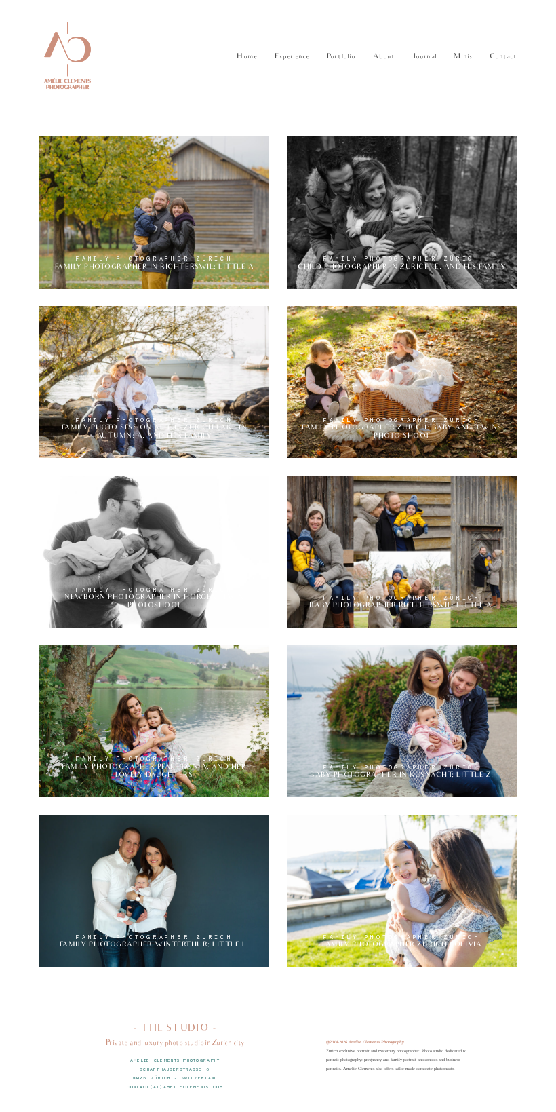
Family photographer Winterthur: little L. (154, 891)
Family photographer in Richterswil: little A (154, 213)
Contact (503, 57)
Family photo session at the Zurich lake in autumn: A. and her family (154, 382)
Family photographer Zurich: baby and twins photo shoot (401, 382)
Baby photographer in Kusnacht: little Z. (401, 721)
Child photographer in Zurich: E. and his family (401, 213)
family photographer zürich (154, 258)
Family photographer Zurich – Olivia (401, 891)
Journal (424, 57)
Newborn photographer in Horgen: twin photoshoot (154, 551)
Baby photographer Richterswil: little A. (401, 551)
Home (246, 57)
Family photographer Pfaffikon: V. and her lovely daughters (154, 721)
